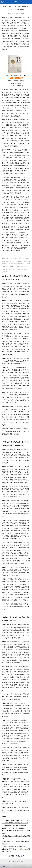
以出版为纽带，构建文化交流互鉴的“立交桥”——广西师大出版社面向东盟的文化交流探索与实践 (16, 830)
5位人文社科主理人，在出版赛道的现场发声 (15, 823)
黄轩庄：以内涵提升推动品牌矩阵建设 (13, 846)
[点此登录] (21, 856)
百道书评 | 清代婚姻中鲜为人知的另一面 (14, 825)
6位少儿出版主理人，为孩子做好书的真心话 (15, 820)
